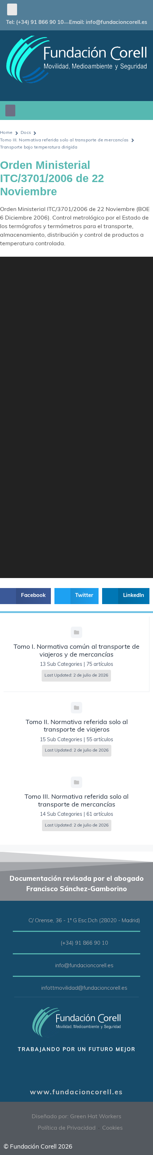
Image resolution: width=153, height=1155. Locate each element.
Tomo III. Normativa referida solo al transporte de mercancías (64, 140)
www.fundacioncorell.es (76, 1092)
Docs (26, 133)
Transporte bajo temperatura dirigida (38, 147)
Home (6, 133)
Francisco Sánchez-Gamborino (76, 888)
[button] (12, 9)
